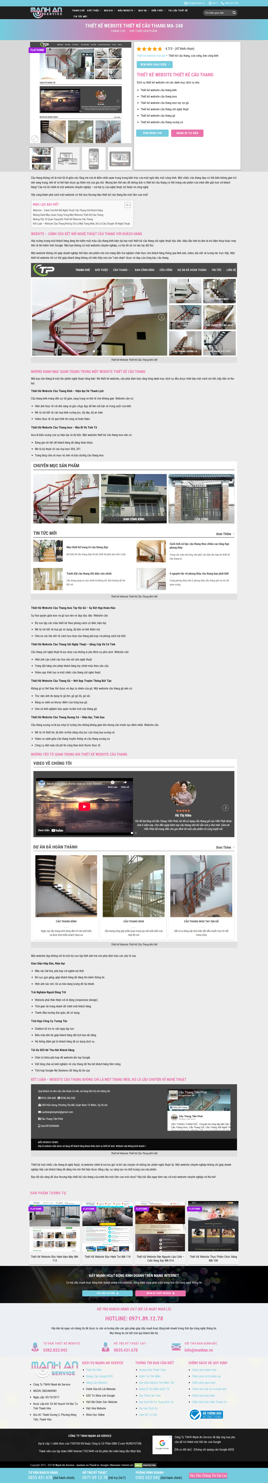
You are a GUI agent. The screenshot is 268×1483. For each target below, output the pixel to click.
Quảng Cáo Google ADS (99, 1376)
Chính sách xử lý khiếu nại (206, 1376)
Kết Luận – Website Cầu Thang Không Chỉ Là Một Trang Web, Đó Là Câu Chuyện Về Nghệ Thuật (81, 223)
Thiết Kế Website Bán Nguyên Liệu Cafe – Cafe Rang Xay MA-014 (160, 1258)
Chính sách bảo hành (203, 1395)
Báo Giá (108, 10)
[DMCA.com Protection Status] (146, 1465)
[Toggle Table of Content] (126, 205)
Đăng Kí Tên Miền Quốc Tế (154, 1389)
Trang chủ (118, 31)
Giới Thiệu (93, 10)
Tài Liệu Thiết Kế (178, 10)
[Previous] (36, 92)
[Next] (124, 92)
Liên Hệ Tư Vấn (148, 1414)
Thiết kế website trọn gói (151, 55)
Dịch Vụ (142, 10)
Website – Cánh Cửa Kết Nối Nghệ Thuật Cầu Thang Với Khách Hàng (68, 210)
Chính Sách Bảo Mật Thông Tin (209, 1402)
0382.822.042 (55, 1350)
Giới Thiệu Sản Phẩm (143, 31)
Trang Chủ (78, 10)
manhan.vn (82, 1465)
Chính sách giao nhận (203, 1382)
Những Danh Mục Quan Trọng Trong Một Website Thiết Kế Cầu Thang (68, 215)
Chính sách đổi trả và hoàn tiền (209, 1389)
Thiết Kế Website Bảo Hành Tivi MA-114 (108, 1256)
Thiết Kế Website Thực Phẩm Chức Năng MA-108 (213, 1258)
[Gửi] (234, 13)
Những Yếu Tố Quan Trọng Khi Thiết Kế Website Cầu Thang (63, 219)
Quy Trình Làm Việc (150, 1395)
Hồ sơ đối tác (183, 1449)
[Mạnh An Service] (48, 12)
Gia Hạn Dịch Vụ (148, 1408)
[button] (34, 138)
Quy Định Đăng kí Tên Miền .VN (156, 1382)
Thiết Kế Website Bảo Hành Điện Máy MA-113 (55, 1258)
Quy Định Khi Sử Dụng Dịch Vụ (156, 1402)
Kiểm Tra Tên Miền (149, 1376)
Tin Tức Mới (80, 16)
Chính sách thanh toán (204, 1370)
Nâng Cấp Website (96, 1382)
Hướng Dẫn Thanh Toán (152, 1370)
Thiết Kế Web (94, 1370)
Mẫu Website (125, 10)
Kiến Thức (157, 10)
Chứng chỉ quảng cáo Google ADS (214, 1449)
